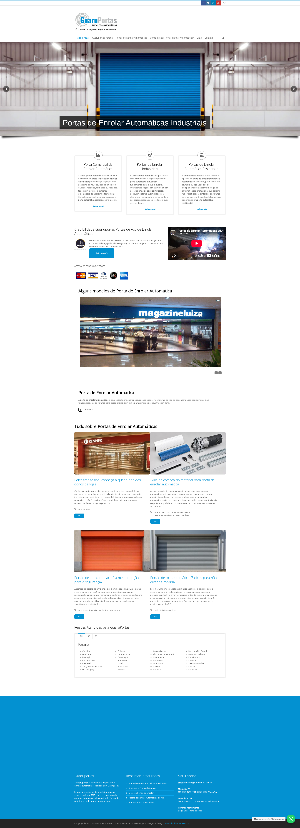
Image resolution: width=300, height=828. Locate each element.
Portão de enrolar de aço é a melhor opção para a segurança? (106, 579)
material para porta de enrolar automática (171, 515)
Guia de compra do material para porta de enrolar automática (182, 482)
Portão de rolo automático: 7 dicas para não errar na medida (183, 579)
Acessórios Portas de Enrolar (142, 788)
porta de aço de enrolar (88, 610)
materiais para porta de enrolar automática (171, 512)
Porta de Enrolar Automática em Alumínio (148, 783)
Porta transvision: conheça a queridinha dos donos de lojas (107, 482)
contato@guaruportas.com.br (198, 782)
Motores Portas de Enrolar (141, 792)
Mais (79, 515)
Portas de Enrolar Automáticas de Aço (146, 797)
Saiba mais (101, 253)
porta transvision (85, 509)
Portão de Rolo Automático (164, 610)
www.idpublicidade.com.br (177, 823)
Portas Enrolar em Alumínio (141, 802)
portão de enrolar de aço (109, 610)
